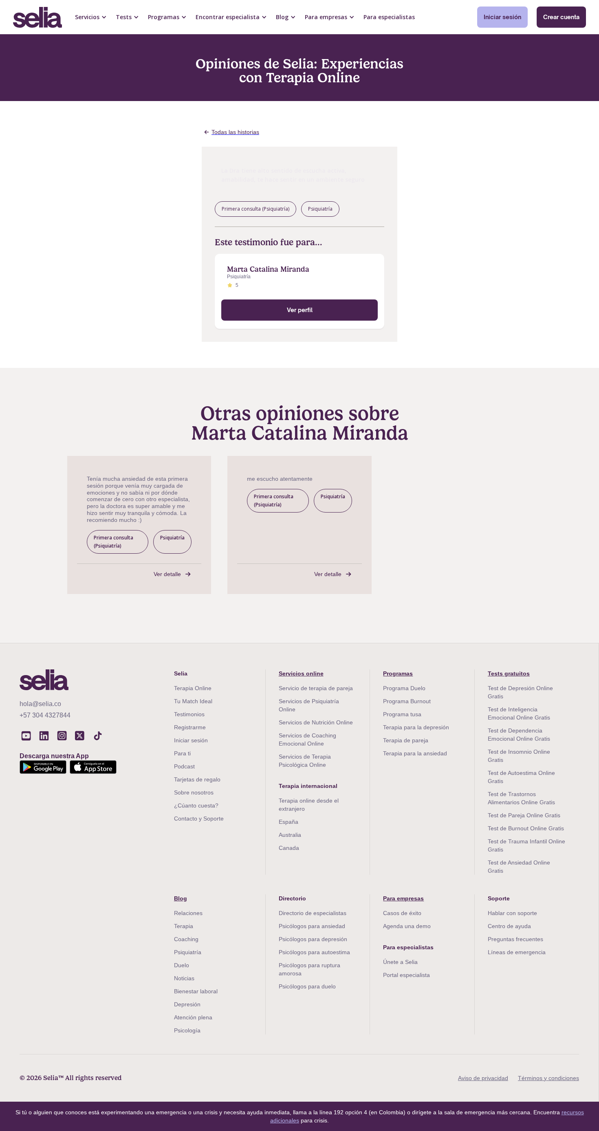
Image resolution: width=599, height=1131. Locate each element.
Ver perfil (300, 309)
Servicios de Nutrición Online (316, 722)
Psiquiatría (187, 952)
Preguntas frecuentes (515, 939)
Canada (289, 848)
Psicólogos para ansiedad (312, 926)
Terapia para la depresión (416, 727)
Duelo (181, 965)
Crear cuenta (561, 16)
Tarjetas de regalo (197, 779)
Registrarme (190, 727)
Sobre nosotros (194, 792)
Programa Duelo (404, 688)
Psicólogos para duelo (307, 986)
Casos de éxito (402, 913)
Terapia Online (192, 688)
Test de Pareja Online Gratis (524, 815)
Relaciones (188, 913)
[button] (91, 17)
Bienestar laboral (196, 991)
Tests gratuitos (509, 673)
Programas (398, 673)
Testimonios (189, 714)
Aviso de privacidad (483, 1078)
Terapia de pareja (405, 740)
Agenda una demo (407, 926)
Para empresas (403, 898)
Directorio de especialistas (312, 913)
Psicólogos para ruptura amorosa (309, 969)
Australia (290, 835)
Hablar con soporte (512, 913)
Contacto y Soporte (199, 818)
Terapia (183, 926)
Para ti (182, 753)
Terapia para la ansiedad (415, 753)
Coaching (186, 939)
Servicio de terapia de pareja (316, 688)
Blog (180, 898)
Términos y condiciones (548, 1078)
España (288, 822)
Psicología (187, 1030)
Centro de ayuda (509, 926)
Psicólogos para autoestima (314, 952)
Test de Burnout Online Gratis (526, 828)
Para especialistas (389, 17)
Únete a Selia (400, 962)
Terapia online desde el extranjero (309, 804)
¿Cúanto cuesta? (196, 805)
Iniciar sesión (502, 16)
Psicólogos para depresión (313, 939)
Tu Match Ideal (193, 701)
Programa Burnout (407, 701)
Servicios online (301, 673)
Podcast (184, 766)
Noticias (184, 978)
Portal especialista (406, 975)
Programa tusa (402, 714)
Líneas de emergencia (517, 952)
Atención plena (193, 1017)
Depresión (187, 1004)
